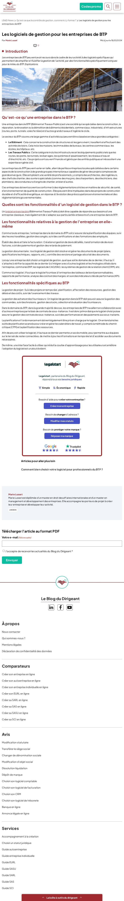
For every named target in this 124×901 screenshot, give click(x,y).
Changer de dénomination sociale (21, 755)
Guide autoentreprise (14, 849)
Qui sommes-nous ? (13, 638)
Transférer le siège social (16, 748)
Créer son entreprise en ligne (18, 674)
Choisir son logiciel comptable (19, 781)
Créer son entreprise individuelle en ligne (25, 687)
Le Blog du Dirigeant (9, 6)
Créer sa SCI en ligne (14, 719)
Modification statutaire (15, 742)
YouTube (70, 607)
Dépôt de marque (12, 774)
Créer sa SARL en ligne (15, 699)
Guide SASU (9, 868)
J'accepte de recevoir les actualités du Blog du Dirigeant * (39, 551)
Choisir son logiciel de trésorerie (20, 800)
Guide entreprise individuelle (18, 855)
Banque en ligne (11, 806)
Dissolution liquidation (14, 768)
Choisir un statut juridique (16, 842)
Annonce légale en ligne (15, 813)
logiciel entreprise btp (17, 211)
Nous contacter (11, 631)
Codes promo (91, 6)
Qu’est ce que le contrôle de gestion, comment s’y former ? (46, 20)
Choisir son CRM (11, 793)
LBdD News (8, 20)
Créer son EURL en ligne (15, 693)
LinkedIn (12, 510)
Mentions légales (11, 644)
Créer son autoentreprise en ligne (21, 680)
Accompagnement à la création (20, 836)
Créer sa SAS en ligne (14, 706)
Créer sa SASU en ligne (15, 712)
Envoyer (12, 560)
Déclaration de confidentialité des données (27, 651)
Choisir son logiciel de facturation (21, 787)
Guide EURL (9, 862)
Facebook (60, 607)
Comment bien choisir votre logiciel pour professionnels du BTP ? (62, 469)
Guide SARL (9, 875)
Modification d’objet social (17, 761)
